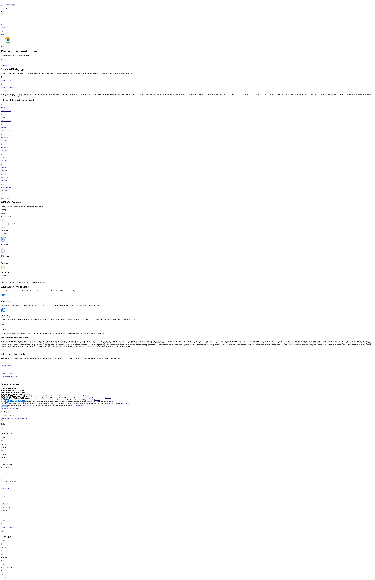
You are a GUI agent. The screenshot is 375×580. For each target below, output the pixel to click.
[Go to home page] (7, 3)
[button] (187, 422)
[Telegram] (6, 407)
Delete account (22, 418)
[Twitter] (2, 407)
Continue (3, 237)
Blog (9, 408)
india (2, 31)
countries (3, 27)
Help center (14, 408)
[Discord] (4, 407)
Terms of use (5, 418)
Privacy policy (13, 418)
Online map (4, 408)
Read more (86, 396)
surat (2, 34)
